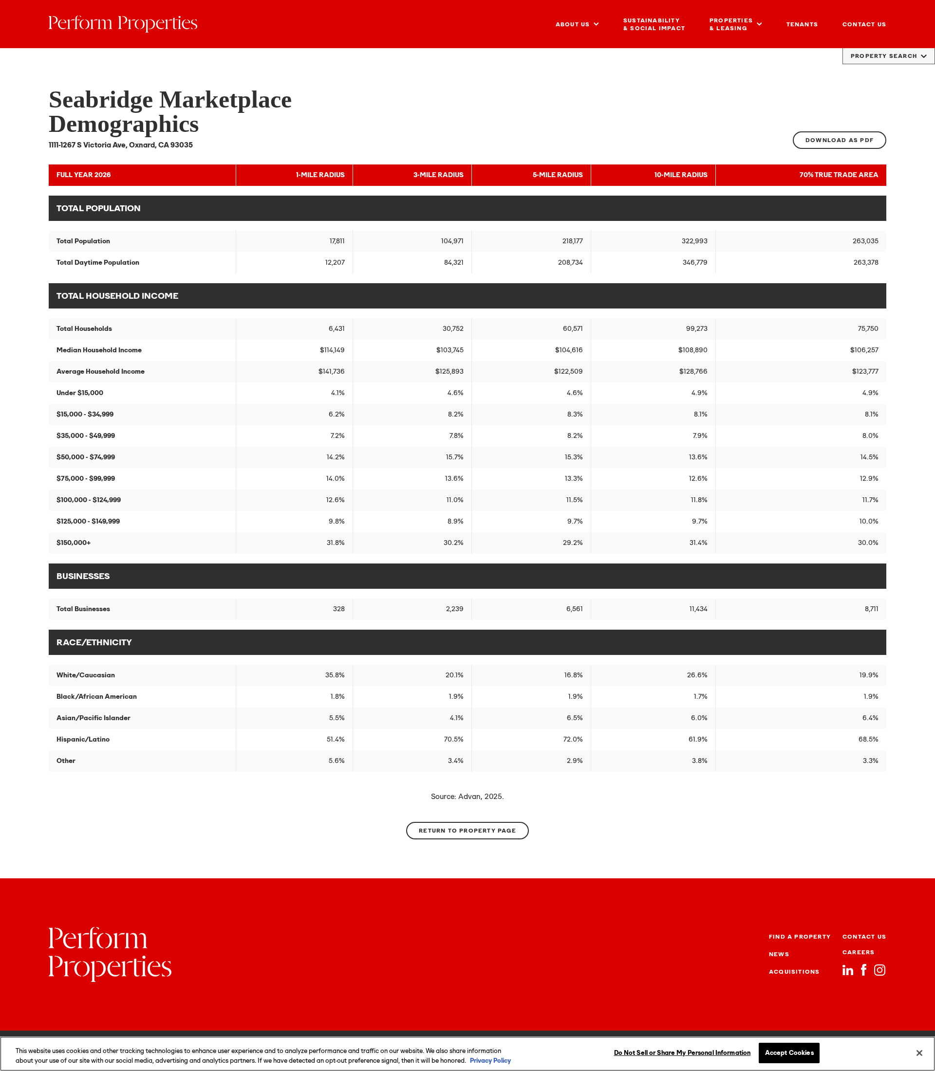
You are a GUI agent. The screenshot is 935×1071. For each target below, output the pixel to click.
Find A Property (800, 936)
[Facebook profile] (863, 970)
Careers (858, 952)
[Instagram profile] (879, 970)
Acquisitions (794, 971)
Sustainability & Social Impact (654, 24)
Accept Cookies (789, 1052)
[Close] (919, 1053)
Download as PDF (839, 140)
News (779, 954)
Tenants (802, 24)
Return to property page (467, 830)
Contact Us (864, 24)
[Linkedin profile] (847, 970)
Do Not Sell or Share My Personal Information (682, 1052)
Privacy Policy (490, 1060)
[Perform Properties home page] (123, 24)
